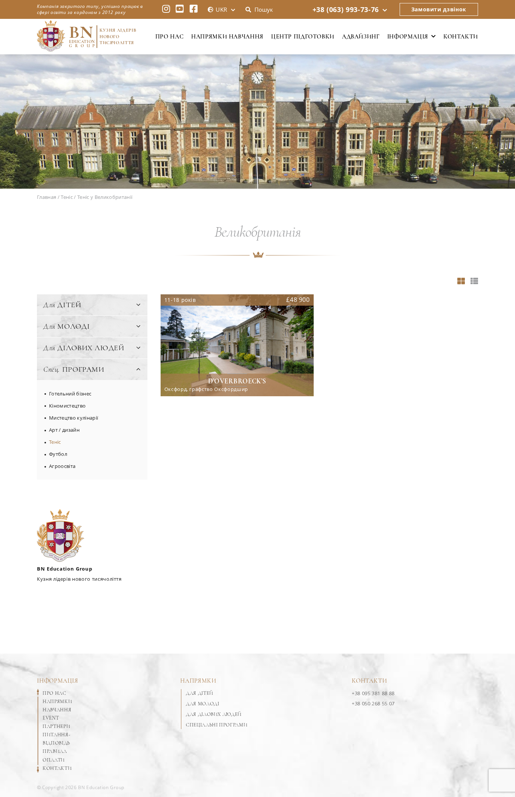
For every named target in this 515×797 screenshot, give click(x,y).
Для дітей (199, 693)
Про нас (169, 36)
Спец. (73, 369)
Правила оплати (55, 755)
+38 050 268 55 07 (373, 703)
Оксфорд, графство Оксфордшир (206, 389)
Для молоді (202, 704)
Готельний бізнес (70, 393)
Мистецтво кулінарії (73, 417)
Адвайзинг (361, 36)
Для (62, 304)
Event (51, 718)
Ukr (221, 9)
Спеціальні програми (216, 725)
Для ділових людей (214, 714)
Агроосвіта (62, 466)
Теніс (55, 442)
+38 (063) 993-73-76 (346, 9)
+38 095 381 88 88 (373, 693)
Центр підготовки (302, 36)
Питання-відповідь (56, 739)
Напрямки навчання (227, 36)
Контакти (460, 36)
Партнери (56, 726)
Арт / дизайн (64, 429)
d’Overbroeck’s (237, 381)
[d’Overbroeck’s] (237, 345)
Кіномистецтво (67, 405)
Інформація (407, 36)
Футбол (58, 454)
